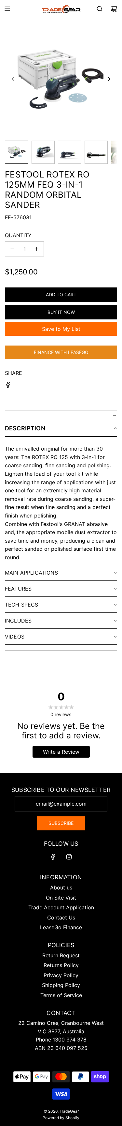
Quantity (18, 235)
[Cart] (114, 9)
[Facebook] (53, 857)
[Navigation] (7, 9)
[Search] (99, 9)
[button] (13, 79)
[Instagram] (69, 857)
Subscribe (61, 823)
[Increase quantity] (36, 249)
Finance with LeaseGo (61, 352)
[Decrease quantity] (12, 249)
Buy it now (61, 312)
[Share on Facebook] (8, 386)
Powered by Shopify (61, 1117)
